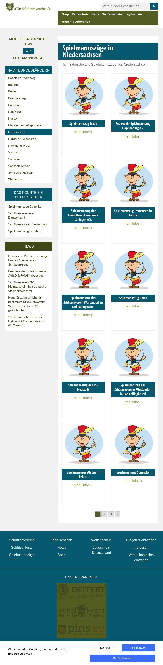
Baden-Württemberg (22, 78)
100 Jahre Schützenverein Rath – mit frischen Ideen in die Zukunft (26, 321)
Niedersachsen (18, 132)
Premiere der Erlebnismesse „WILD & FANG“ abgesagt (27, 273)
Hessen (13, 118)
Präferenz (104, 647)
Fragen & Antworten (75, 21)
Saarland (14, 152)
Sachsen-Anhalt (19, 166)
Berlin (12, 91)
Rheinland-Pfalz (19, 145)
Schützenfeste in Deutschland (28, 224)
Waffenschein (112, 14)
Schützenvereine (22, 540)
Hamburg (14, 111)
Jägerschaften (61, 540)
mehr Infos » (83, 132)
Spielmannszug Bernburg (25, 231)
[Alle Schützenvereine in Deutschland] (28, 7)
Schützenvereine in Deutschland (21, 215)
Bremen (13, 105)
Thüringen (15, 179)
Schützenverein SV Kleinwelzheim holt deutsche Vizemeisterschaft (27, 286)
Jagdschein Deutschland (101, 550)
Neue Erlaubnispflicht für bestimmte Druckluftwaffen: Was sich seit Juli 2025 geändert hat (26, 304)
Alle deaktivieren (122, 658)
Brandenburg (17, 98)
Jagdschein (133, 14)
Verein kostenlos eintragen (141, 557)
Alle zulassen (138, 647)
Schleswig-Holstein (21, 172)
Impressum (141, 547)
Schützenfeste (21, 547)
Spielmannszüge (22, 555)
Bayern (13, 84)
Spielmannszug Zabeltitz (24, 206)
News (95, 14)
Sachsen (14, 159)
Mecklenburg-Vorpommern (26, 125)
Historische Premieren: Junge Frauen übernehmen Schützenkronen (28, 260)
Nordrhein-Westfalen (22, 138)
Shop (65, 14)
